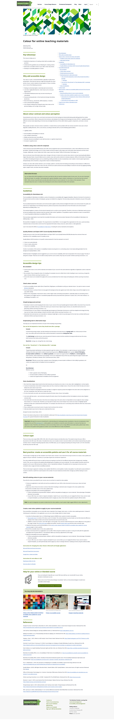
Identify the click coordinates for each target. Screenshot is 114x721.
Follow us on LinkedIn (51, 707)
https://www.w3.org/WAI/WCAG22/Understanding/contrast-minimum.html (40, 691)
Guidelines (61, 62)
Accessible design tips (64, 67)
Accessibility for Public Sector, (44, 226)
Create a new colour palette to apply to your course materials (74, 95)
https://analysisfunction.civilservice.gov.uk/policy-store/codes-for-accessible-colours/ (43, 627)
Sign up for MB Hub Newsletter (53, 709)
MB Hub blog (49, 705)
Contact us (49, 700)
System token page (65, 523)
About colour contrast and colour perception (69, 56)
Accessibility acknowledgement (77, 703)
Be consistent (63, 69)
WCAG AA (26, 288)
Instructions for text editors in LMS (69, 100)
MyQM (27, 669)
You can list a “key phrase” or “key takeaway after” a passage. (75, 82)
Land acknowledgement (75, 702)
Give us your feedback (51, 703)
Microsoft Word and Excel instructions (32, 548)
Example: (65, 80)
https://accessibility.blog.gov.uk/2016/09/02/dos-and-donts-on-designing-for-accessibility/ (44, 664)
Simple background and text (66, 73)
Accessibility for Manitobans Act (67, 64)
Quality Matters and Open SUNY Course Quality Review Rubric (74, 65)
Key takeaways (62, 53)
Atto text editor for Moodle (29, 564)
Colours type (62, 87)
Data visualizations (64, 86)
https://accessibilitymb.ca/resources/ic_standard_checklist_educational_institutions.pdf (51, 659)
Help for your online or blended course (68, 102)
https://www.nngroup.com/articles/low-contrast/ (34, 682)
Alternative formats (64, 60)
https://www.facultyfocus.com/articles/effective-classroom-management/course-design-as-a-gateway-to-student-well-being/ (52, 645)
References (61, 104)
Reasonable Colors (32, 518)
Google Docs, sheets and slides (30, 554)
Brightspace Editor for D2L (29, 561)
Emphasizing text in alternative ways (68, 75)
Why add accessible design (65, 55)
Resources (28, 8)
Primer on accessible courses (53, 613)
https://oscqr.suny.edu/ (75, 677)
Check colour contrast (65, 71)
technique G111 (40, 423)
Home (24, 8)
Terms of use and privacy (52, 702)
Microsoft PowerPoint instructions (31, 551)
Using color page (43, 523)
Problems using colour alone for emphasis (70, 58)
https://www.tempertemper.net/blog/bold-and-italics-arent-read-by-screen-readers (42, 686)
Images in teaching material (76, 613)
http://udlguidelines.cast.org (66, 630)
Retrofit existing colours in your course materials (71, 93)
